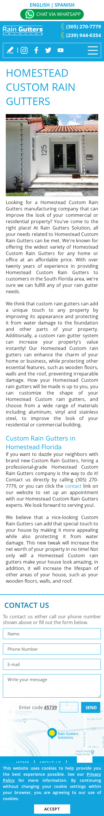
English (40, 5)
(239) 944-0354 (83, 35)
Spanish (65, 5)
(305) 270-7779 (83, 26)
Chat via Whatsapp (58, 14)
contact (73, 486)
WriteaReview (10, 50)
